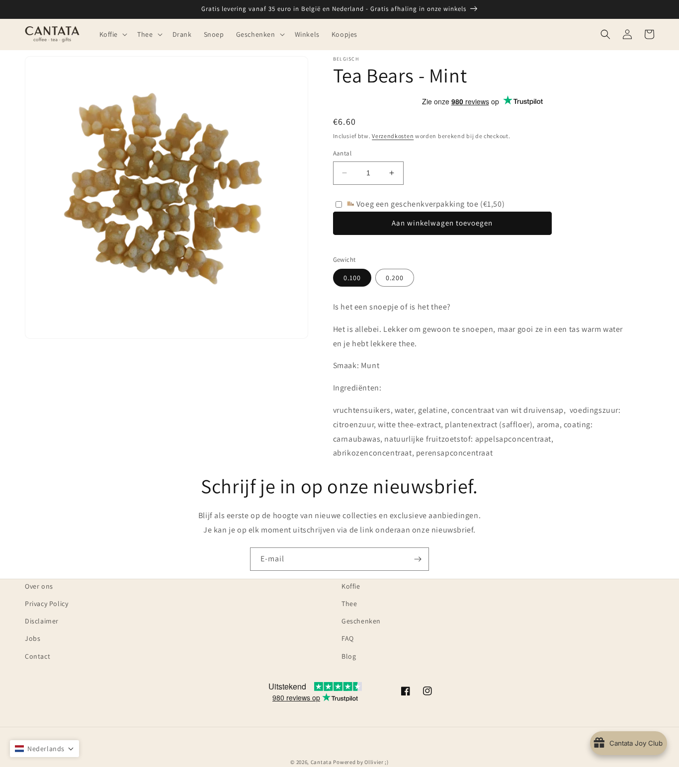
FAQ (347, 638)
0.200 (395, 277)
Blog (348, 656)
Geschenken (361, 620)
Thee (349, 603)
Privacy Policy (46, 603)
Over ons (39, 586)
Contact (37, 656)
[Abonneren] (417, 559)
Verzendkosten (393, 136)
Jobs (32, 638)
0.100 (352, 277)
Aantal (342, 153)
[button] (112, 34)
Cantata (321, 762)
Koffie (350, 586)
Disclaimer (42, 620)
